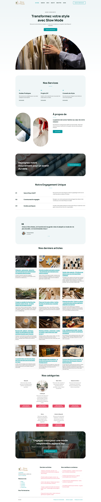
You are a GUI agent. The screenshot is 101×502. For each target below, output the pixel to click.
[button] (79, 2)
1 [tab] (47, 236)
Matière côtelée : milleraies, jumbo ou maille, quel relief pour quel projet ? (49, 332)
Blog (22, 481)
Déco (48, 2)
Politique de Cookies (79, 499)
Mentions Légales (69, 499)
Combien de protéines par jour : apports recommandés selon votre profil (71, 476)
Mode (64, 2)
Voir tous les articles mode (58, 425)
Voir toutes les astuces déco (42, 425)
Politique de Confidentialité (58, 499)
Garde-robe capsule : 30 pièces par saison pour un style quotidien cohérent (72, 273)
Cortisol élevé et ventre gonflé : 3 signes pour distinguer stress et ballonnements (72, 361)
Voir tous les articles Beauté (26, 406)
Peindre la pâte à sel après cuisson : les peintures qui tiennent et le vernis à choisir (49, 271)
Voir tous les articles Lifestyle (42, 406)
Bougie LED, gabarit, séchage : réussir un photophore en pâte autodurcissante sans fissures (24, 332)
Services (23, 486)
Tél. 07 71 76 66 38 (22, 475)
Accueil (37, 2)
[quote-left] (22, 223)
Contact (23, 483)
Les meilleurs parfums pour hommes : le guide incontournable (72, 486)
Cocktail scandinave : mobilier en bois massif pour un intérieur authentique (72, 471)
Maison (43, 2)
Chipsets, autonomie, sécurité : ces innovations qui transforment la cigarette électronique (25, 271)
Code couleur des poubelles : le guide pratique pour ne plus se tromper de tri (48, 361)
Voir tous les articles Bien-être (58, 406)
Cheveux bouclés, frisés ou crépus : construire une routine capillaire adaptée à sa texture (72, 303)
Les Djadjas (20, 472)
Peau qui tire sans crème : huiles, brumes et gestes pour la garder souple (49, 303)
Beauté (53, 2)
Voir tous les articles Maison (75, 406)
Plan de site (23, 487)
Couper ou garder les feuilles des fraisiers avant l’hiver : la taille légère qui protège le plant (25, 303)
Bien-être (58, 2)
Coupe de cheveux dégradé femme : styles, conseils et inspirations (72, 481)
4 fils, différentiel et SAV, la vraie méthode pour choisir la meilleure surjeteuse (72, 331)
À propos (23, 484)
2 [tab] (49, 236)
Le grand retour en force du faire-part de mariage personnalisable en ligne (25, 360)
